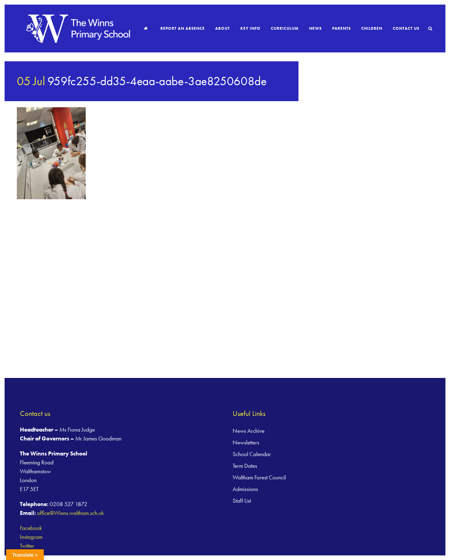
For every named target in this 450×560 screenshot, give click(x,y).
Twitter (27, 546)
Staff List (242, 501)
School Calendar (252, 454)
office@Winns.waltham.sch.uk (70, 513)
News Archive (248, 431)
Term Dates (245, 466)
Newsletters (246, 442)
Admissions (245, 489)
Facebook (31, 528)
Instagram (31, 537)
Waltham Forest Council (259, 477)
